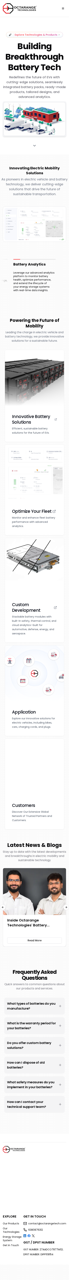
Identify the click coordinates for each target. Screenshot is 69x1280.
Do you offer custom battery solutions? (29, 1045)
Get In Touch (11, 1245)
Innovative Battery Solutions (31, 419)
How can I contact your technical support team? (26, 1104)
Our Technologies (11, 1230)
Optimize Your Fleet (32, 511)
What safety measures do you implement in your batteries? (30, 1084)
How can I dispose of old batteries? (26, 1065)
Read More (35, 940)
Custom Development (26, 607)
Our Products (11, 1223)
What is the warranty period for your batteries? (31, 1025)
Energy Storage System (12, 1238)
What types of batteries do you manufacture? (31, 1006)
